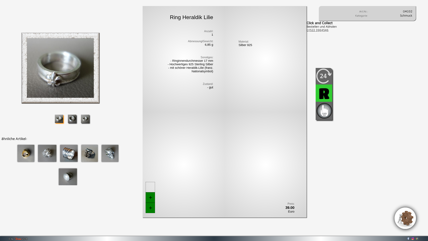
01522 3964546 (318, 30)
